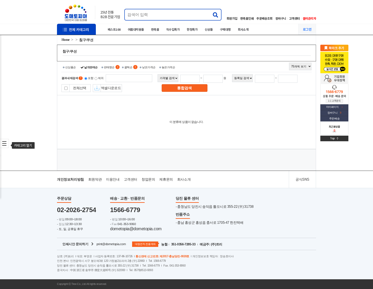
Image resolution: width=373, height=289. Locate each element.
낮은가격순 (148, 67)
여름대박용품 (136, 29)
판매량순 (109, 67)
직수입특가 (173, 29)
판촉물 (155, 29)
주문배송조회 (264, 18)
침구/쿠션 (86, 40)
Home (66, 39)
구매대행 (225, 29)
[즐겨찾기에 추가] (334, 47)
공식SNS (302, 179)
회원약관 (95, 179)
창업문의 (148, 179)
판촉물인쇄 (247, 18)
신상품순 (70, 67)
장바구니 (280, 18)
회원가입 (232, 18)
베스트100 (114, 29)
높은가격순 (168, 67)
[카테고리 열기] (4, 143)
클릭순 (128, 67)
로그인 (307, 29)
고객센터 (294, 18)
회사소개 (243, 29)
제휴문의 (166, 179)
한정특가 (192, 29)
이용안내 (112, 179)
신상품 (209, 29)
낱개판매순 (91, 67)
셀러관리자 (309, 18)
